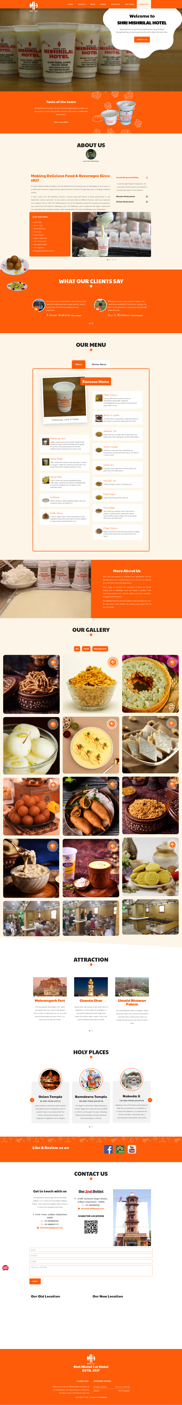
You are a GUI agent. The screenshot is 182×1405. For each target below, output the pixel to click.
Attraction (115, 4)
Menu (93, 4)
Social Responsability (127, 177)
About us (81, 4)
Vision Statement (125, 201)
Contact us (142, 40)
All (77, 648)
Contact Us (143, 4)
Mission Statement (125, 196)
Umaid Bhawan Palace (132, 1002)
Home (70, 4)
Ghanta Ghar (91, 1000)
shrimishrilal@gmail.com (51, 1227)
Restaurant (100, 648)
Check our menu (61, 122)
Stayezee (103, 1397)
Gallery (103, 4)
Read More (101, 209)
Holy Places (129, 4)
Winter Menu (99, 364)
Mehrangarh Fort (50, 1000)
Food (86, 648)
